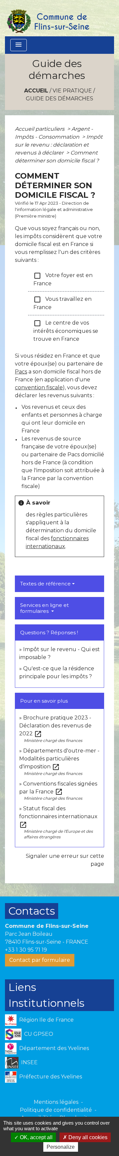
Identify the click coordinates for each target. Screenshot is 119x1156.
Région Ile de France (46, 1019)
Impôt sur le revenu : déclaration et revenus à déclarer (58, 145)
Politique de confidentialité (56, 1110)
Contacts (31, 910)
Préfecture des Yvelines (50, 1076)
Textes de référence (45, 583)
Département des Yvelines (54, 1048)
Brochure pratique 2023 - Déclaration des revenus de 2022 (55, 726)
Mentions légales (56, 1102)
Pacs (21, 371)
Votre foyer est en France (63, 279)
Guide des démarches (59, 98)
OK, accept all (36, 1137)
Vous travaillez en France (62, 303)
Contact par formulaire (39, 960)
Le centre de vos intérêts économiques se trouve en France (65, 330)
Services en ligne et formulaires (44, 608)
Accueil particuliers (40, 129)
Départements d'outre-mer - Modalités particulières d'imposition (59, 759)
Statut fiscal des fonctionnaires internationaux (58, 816)
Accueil (36, 91)
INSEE (29, 1062)
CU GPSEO (38, 1034)
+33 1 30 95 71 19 (26, 950)
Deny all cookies (87, 1137)
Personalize (61, 1147)
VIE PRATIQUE (72, 91)
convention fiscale (39, 387)
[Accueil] (47, 18)
